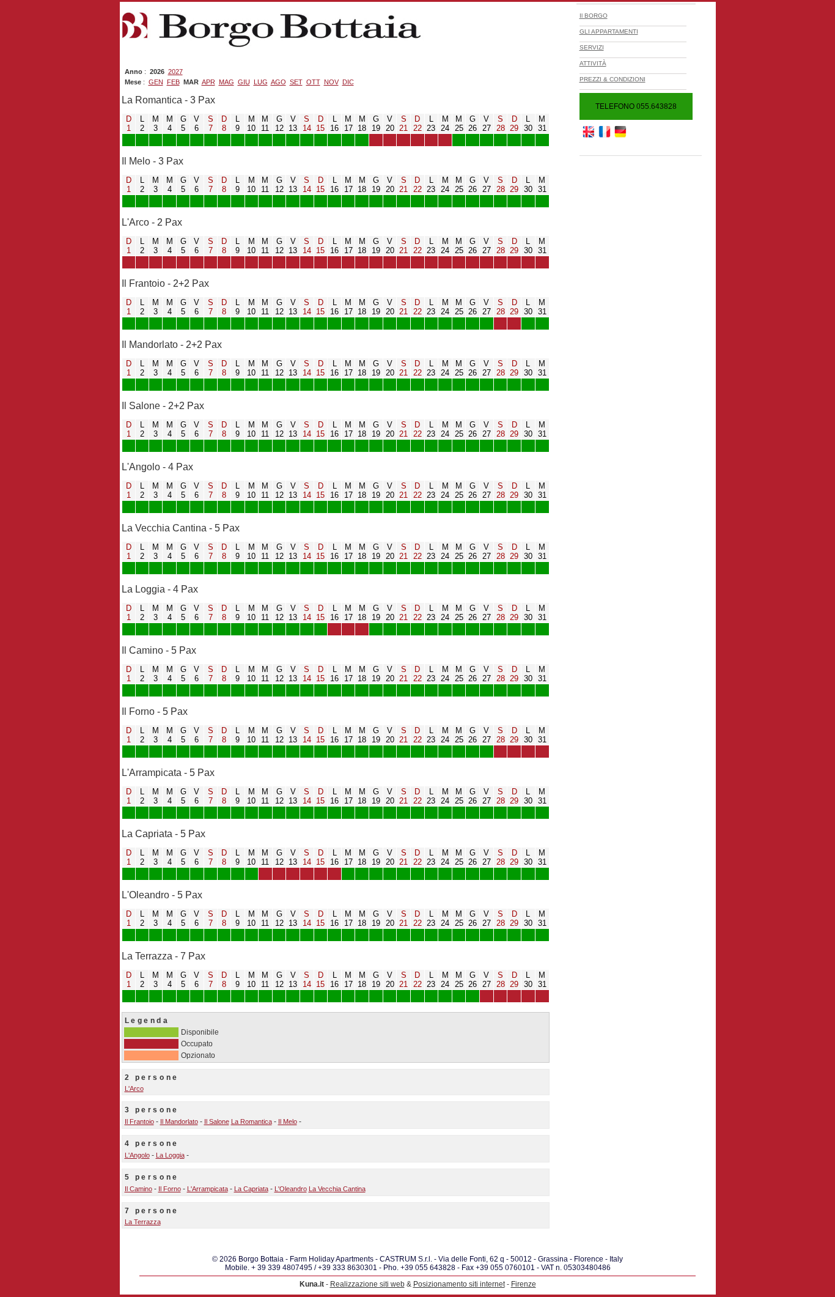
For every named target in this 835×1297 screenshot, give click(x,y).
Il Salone (216, 1121)
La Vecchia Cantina (337, 1188)
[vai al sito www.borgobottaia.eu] (604, 135)
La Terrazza (143, 1221)
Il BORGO (593, 15)
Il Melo (287, 1121)
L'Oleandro (290, 1188)
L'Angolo (137, 1155)
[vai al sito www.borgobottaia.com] (589, 135)
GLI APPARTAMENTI (608, 31)
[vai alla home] (274, 47)
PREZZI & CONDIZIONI (612, 79)
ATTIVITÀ (592, 63)
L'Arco (134, 1088)
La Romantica (251, 1121)
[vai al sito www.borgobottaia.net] (620, 135)
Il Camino (138, 1188)
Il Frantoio (139, 1121)
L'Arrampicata (207, 1188)
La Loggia (170, 1155)
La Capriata (251, 1188)
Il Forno (169, 1188)
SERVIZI (591, 47)
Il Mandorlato (179, 1121)
